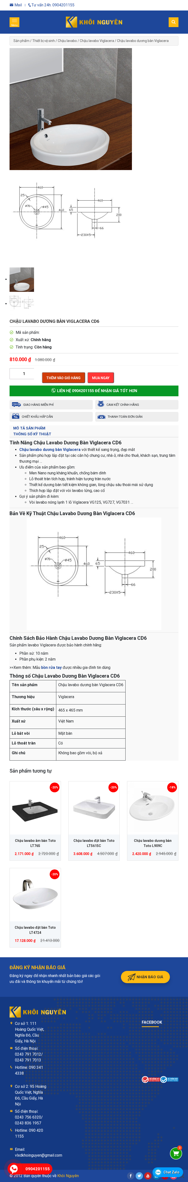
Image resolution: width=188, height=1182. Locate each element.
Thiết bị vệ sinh (43, 41)
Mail (17, 5)
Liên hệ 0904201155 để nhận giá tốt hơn (96, 390)
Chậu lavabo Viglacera (97, 41)
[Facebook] (130, 1176)
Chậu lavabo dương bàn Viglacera (143, 41)
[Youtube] (148, 1176)
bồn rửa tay (51, 667)
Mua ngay (100, 378)
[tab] (94, 428)
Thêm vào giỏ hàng (63, 378)
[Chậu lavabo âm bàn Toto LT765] (35, 806)
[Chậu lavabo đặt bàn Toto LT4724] (35, 893)
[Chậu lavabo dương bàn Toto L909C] (152, 806)
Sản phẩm (21, 41)
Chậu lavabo (67, 41)
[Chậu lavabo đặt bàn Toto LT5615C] (94, 806)
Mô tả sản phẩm (29, 428)
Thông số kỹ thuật (32, 434)
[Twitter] (139, 1176)
